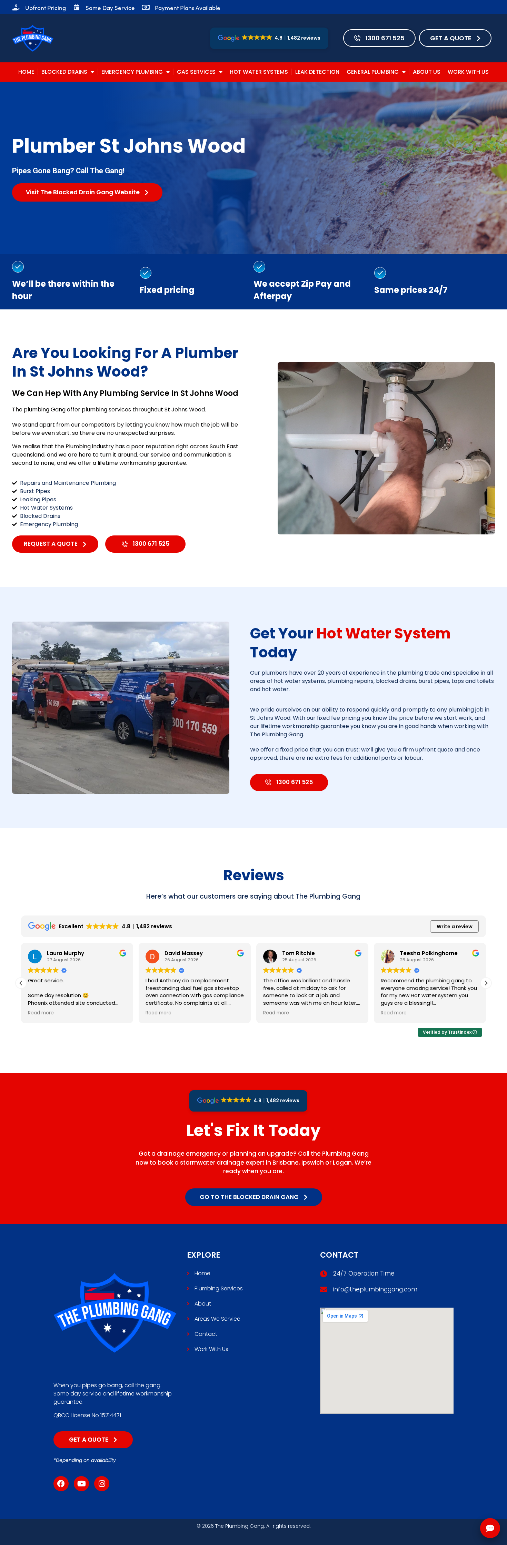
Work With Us (468, 72)
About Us (426, 72)
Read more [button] (41, 1013)
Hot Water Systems (259, 72)
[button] (486, 983)
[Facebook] (61, 1483)
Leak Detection (317, 72)
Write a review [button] (455, 926)
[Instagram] (101, 1483)
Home (26, 72)
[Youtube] (81, 1483)
